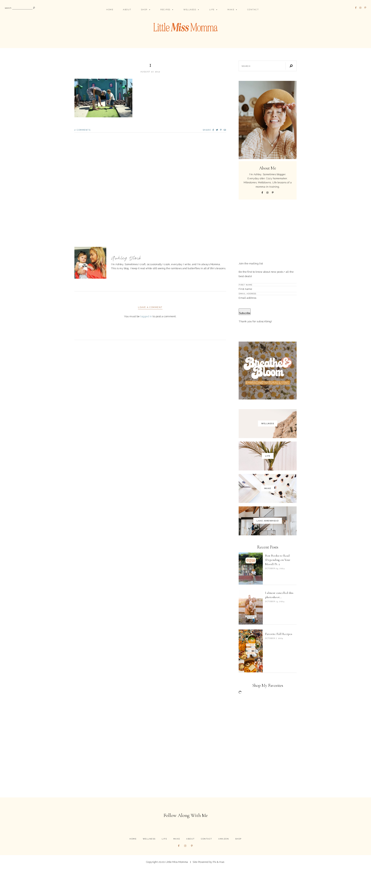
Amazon (223, 839)
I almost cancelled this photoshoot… (279, 595)
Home (109, 9)
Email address (247, 297)
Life (211, 9)
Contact (253, 9)
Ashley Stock (126, 258)
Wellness (189, 9)
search (8, 8)
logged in (146, 316)
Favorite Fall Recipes (278, 634)
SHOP (144, 9)
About (127, 9)
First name (245, 288)
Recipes (165, 9)
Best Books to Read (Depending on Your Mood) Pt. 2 (277, 560)
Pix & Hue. (219, 862)
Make (230, 9)
